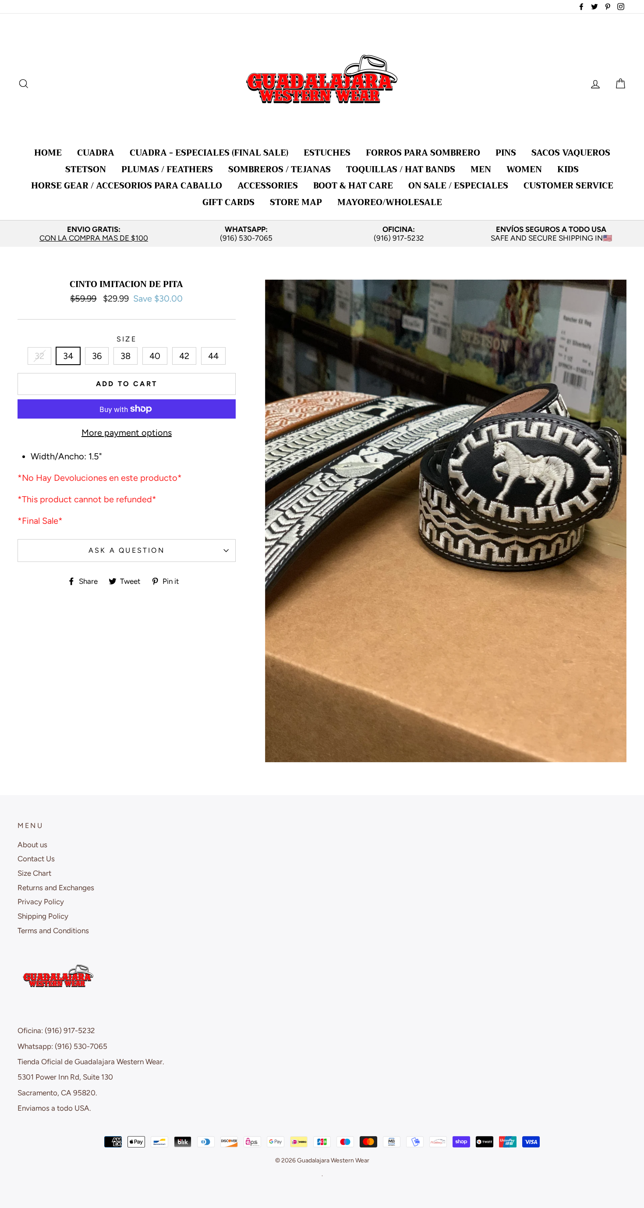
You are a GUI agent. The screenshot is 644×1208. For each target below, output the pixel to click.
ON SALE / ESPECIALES (458, 185)
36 (97, 356)
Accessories (267, 185)
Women (524, 169)
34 (68, 356)
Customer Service (568, 185)
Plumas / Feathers (167, 169)
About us (32, 844)
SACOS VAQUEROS (570, 153)
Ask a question (126, 550)
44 (213, 356)
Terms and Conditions (53, 930)
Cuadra (95, 153)
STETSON (85, 169)
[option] (94, 234)
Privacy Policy (41, 901)
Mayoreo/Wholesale (389, 202)
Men (481, 169)
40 (154, 356)
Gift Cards (228, 202)
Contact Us (36, 858)
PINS (505, 153)
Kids (568, 169)
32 (39, 356)
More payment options (126, 432)
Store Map (296, 202)
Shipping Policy (43, 916)
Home (48, 153)
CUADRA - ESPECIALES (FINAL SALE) (209, 153)
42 (184, 356)
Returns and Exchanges (56, 887)
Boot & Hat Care (353, 185)
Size (127, 339)
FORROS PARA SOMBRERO (423, 153)
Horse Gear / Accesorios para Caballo (126, 185)
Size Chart (34, 873)
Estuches (327, 153)
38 (125, 356)
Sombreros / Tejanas (279, 169)
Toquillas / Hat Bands (400, 169)
